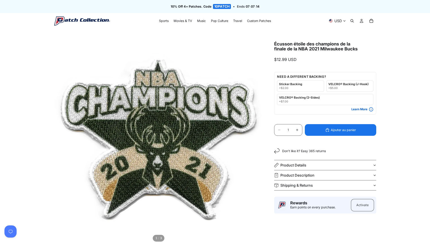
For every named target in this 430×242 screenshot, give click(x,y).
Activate (362, 205)
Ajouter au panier (343, 130)
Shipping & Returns (296, 185)
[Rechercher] (352, 21)
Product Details (293, 165)
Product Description (297, 175)
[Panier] (371, 21)
